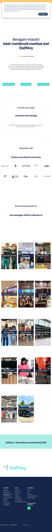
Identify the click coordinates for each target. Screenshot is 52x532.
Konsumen (29, 490)
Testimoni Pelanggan (31, 497)
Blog (28, 492)
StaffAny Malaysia (6, 504)
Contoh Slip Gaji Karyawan (8, 497)
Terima (43, 14)
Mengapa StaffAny (6, 492)
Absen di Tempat (18, 492)
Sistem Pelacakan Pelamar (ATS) (21, 501)
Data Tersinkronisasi (18, 499)
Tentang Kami (5, 490)
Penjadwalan (17, 490)
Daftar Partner (30, 494)
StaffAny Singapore (6, 502)
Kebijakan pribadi (14, 524)
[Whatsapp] (28, 508)
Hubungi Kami (5, 499)
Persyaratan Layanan (4, 524)
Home (19, 56)
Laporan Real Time (18, 497)
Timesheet (17, 494)
